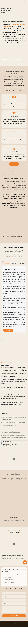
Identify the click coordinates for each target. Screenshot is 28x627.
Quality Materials (14, 151)
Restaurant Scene (14, 517)
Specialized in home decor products (6, 10)
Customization (14, 135)
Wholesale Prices (14, 100)
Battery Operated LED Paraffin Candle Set (11, 59)
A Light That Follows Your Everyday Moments (12, 555)
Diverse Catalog (14, 116)
